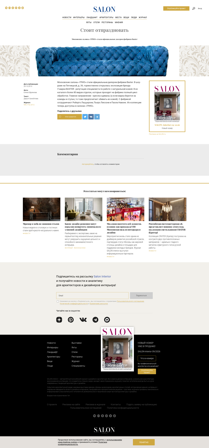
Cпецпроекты (78, 366)
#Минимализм (79, 248)
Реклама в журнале (95, 404)
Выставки (77, 343)
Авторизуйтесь (88, 164)
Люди (134, 17)
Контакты (116, 404)
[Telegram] (97, 116)
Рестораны (107, 22)
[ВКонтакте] (91, 116)
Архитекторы (106, 17)
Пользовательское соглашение (85, 408)
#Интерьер (69, 248)
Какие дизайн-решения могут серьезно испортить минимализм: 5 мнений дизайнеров (83, 226)
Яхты (88, 22)
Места (118, 17)
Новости (66, 17)
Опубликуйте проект (176, 8)
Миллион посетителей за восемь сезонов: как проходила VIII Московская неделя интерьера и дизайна (124, 228)
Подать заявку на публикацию (141, 404)
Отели (96, 22)
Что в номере (147, 358)
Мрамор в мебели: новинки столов (41, 223)
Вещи (126, 17)
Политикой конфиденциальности (74, 304)
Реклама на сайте (71, 404)
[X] (85, 116)
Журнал (143, 17)
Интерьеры (79, 17)
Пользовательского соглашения (130, 301)
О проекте (52, 404)
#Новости (26, 233)
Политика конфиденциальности (123, 408)
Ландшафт (91, 17)
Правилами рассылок (99, 304)
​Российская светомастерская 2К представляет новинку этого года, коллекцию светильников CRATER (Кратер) (167, 228)
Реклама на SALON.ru (157, 134)
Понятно (143, 442)
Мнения (119, 22)
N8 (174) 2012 (29, 105)
